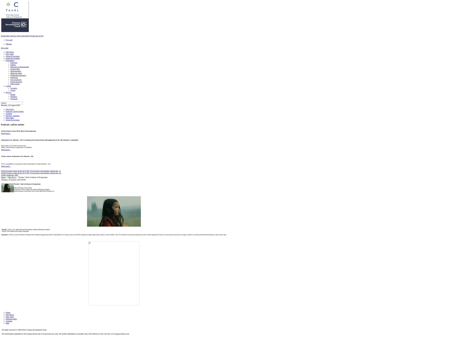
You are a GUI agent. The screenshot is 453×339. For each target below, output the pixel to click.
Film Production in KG (35, 36)
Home (3, 36)
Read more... (6, 133)
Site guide (4, 48)
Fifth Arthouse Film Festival (16, 36)
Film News (12, 177)
